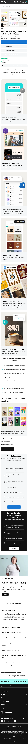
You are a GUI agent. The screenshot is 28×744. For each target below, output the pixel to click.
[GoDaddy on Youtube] (15, 721)
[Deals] (17, 2)
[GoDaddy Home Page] (6, 712)
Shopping (3, 707)
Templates (13, 65)
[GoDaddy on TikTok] (9, 721)
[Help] (20, 2)
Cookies (19, 726)
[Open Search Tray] (15, 2)
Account (3, 704)
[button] (14, 438)
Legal (8, 726)
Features (6, 65)
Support (3, 694)
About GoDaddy (4, 691)
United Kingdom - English (7, 718)
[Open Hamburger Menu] (1, 2)
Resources (3, 697)
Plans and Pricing (20, 65)
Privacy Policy (13, 726)
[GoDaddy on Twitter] (12, 721)
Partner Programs (5, 701)
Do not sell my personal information (14, 728)
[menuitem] (2, 66)
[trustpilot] (4, 58)
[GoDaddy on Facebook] (2, 721)
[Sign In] (23, 2)
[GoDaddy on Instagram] (5, 721)
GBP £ (24, 718)
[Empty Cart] (26, 2)
